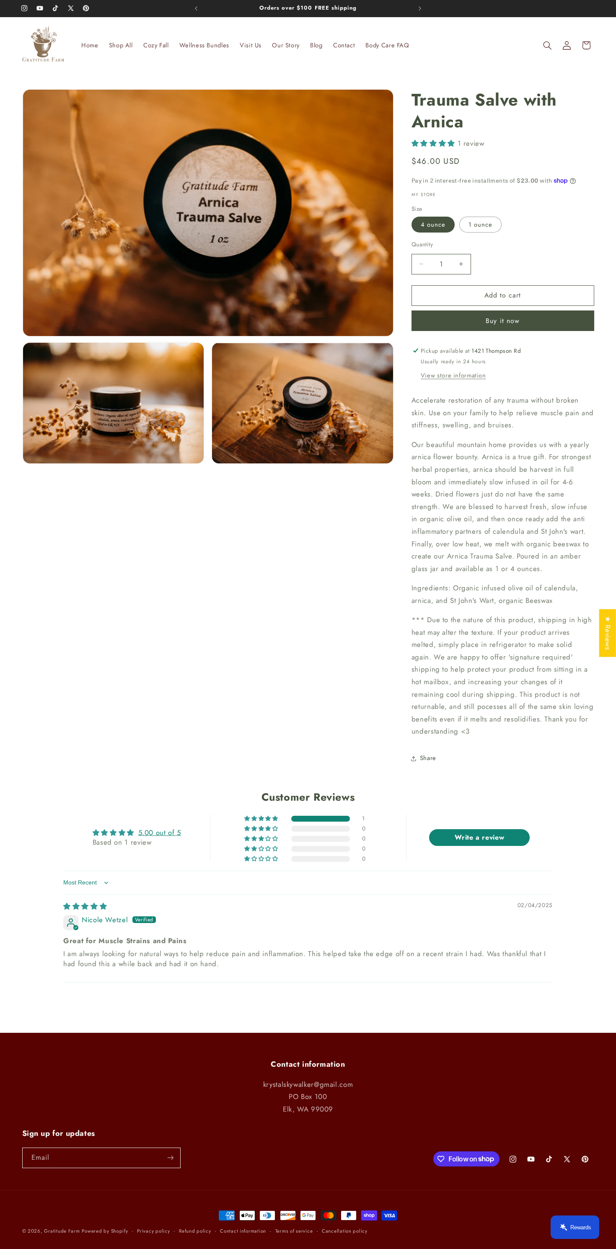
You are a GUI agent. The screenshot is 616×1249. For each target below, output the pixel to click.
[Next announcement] (420, 8)
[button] (547, 45)
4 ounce (433, 224)
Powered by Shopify (105, 1231)
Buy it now (503, 321)
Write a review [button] (479, 837)
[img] (85, 906)
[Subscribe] (170, 1158)
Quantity (422, 244)
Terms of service (294, 1231)
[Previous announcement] (196, 8)
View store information (453, 375)
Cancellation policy (345, 1231)
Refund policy (195, 1231)
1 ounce (480, 224)
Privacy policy (153, 1231)
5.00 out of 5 (159, 832)
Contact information (243, 1231)
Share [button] (428, 758)
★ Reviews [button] (608, 632)
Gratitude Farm (62, 1231)
